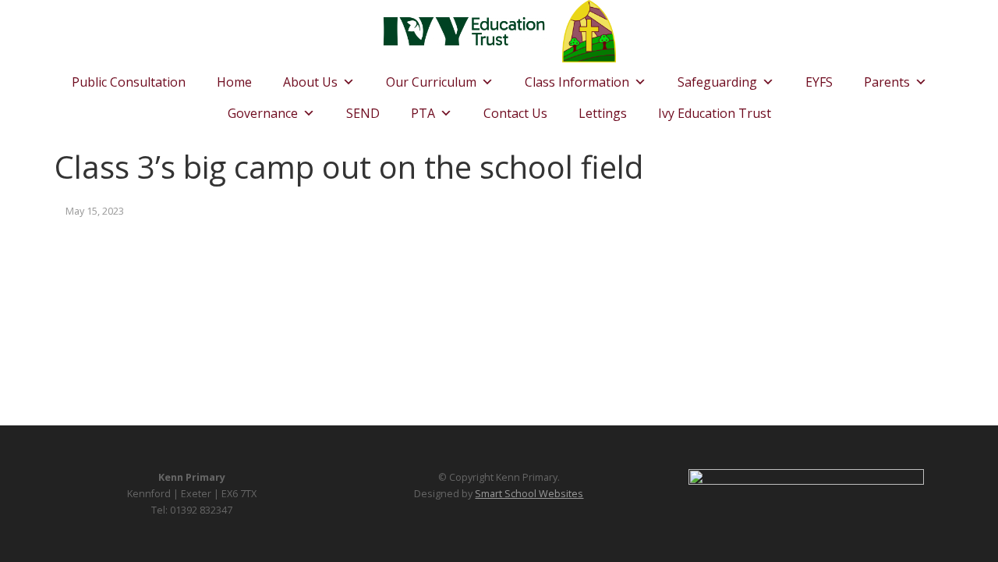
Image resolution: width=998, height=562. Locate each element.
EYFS (819, 82)
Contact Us (515, 113)
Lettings (603, 113)
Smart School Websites (529, 493)
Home (234, 82)
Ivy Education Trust (714, 113)
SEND (363, 113)
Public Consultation (129, 82)
